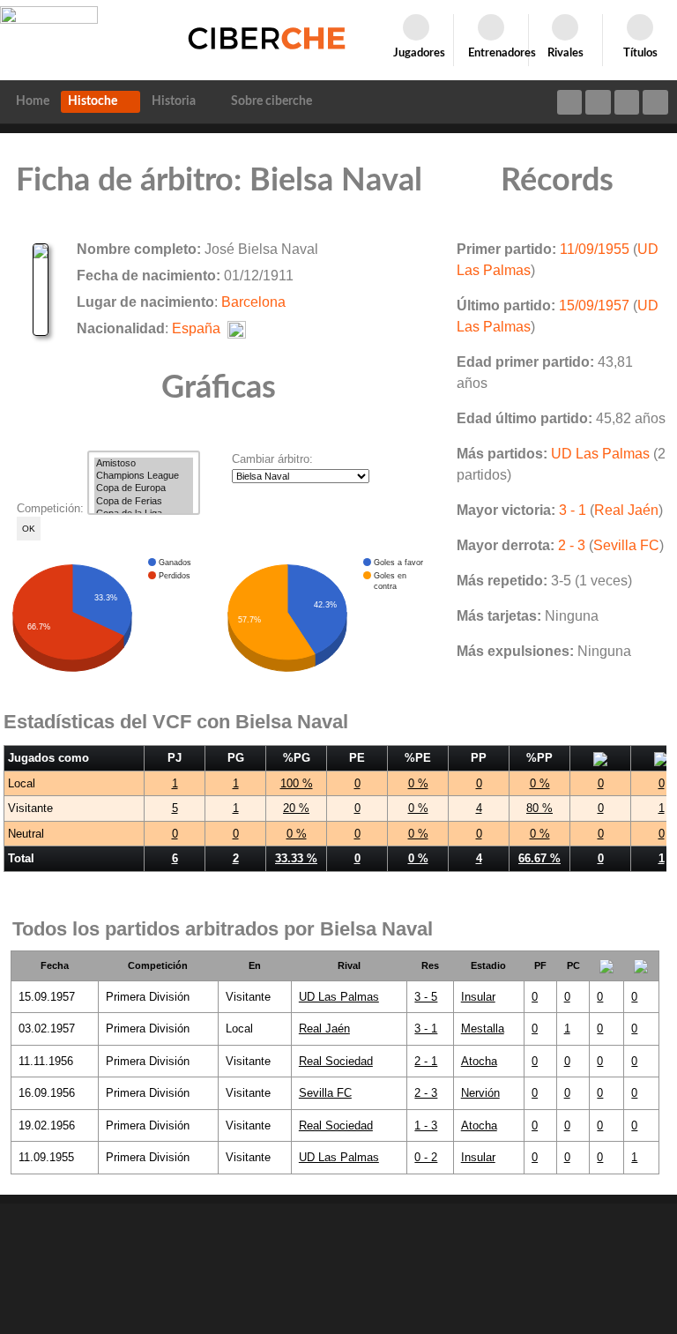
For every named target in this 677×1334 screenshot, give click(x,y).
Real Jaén (626, 510)
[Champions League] (143, 476)
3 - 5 (425, 996)
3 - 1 (572, 510)
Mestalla (482, 1028)
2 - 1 (425, 1061)
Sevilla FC (626, 545)
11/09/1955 (594, 249)
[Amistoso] (143, 464)
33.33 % (296, 858)
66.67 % (539, 858)
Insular (478, 996)
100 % (296, 783)
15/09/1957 (594, 305)
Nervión (480, 1092)
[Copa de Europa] (143, 488)
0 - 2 (425, 1157)
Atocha (479, 1061)
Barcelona (253, 301)
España (196, 328)
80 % (539, 808)
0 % (418, 783)
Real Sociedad (336, 1061)
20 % (296, 808)
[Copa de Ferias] (143, 502)
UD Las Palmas (600, 453)
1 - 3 (425, 1125)
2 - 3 (571, 545)
